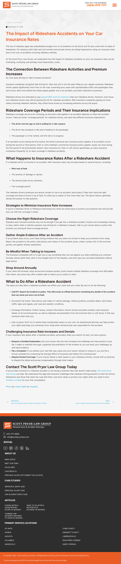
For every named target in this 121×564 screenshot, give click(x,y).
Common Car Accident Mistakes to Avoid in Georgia (13, 516)
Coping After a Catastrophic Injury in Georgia (13, 507)
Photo (8, 386)
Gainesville (10, 544)
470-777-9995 (12, 434)
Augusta (8, 536)
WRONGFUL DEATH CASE (15, 487)
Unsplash (34, 386)
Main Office (10, 459)
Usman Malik (20, 386)
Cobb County (69, 528)
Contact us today (14, 380)
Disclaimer (64, 555)
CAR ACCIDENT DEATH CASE (16, 494)
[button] (114, 5)
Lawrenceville (69, 536)
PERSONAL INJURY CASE (15, 490)
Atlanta (8, 528)
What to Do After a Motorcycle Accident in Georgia (36, 507)
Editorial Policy (84, 555)
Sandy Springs (69, 544)
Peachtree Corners (71, 540)
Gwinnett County (71, 532)
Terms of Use (73, 555)
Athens (8, 532)
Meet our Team (11, 463)
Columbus (9, 540)
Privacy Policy (55, 555)
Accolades (10, 467)
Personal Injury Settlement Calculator (24, 475)
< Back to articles (13, 22)
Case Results (11, 471)
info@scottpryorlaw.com (18, 437)
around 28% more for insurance (55, 97)
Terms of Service (57, 560)
